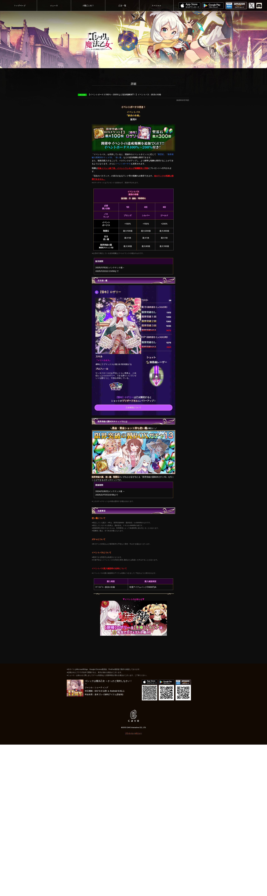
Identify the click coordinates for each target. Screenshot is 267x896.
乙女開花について (133, 407)
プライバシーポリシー (133, 733)
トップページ (20, 5)
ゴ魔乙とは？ (88, 5)
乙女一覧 (122, 5)
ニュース (54, 5)
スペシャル (156, 5)
